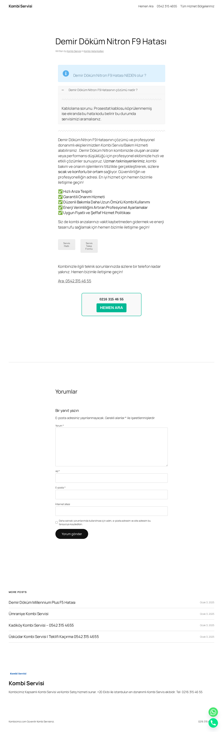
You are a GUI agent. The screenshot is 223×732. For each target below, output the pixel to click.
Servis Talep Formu (89, 246)
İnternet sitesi (62, 504)
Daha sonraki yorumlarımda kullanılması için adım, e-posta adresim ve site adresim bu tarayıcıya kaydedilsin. (105, 522)
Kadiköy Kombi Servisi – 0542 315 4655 (41, 625)
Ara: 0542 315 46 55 (74, 280)
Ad (57, 471)
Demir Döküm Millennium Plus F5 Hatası (42, 602)
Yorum (59, 425)
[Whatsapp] (213, 712)
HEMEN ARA (111, 307)
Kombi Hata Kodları (94, 51)
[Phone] (213, 723)
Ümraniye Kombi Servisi (28, 614)
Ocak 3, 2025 (207, 602)
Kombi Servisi (20, 6)
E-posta (60, 487)
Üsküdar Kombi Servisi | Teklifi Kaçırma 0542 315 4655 (54, 636)
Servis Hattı (66, 244)
